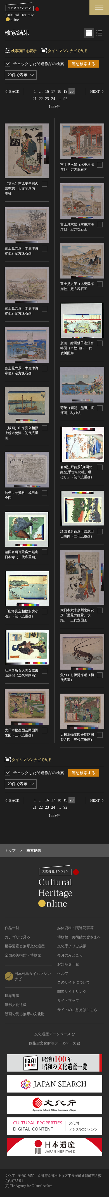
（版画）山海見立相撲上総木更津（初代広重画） (21, 433)
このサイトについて (73, 982)
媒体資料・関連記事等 (75, 928)
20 (72, 91)
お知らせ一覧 (68, 964)
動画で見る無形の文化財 (25, 1014)
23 (47, 99)
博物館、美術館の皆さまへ (79, 937)
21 (35, 99)
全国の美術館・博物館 (23, 955)
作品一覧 (12, 928)
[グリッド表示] (89, 33)
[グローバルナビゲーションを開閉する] (99, 7)
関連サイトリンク (71, 991)
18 (59, 91)
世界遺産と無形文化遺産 (25, 946)
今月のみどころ (70, 955)
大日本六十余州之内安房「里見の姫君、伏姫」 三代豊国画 (77, 615)
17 (53, 91)
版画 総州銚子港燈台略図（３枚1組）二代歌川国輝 (77, 348)
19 (65, 91)
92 (65, 99)
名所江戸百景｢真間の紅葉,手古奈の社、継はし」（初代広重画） (77, 472)
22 (41, 99)
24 (53, 99)
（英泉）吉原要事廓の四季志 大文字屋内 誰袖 (21, 189)
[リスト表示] (99, 33)
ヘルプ (62, 973)
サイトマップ (68, 1000)
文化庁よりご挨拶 (71, 946)
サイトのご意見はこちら (77, 1010)
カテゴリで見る (17, 937)
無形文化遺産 (16, 1005)
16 (47, 91)
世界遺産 (12, 996)
